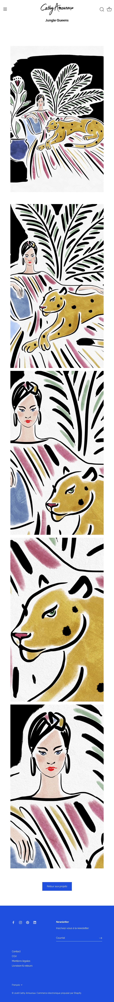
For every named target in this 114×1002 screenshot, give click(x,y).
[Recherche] (102, 9)
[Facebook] (13, 922)
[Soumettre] (100, 937)
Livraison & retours (22, 965)
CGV (14, 956)
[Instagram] (20, 922)
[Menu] (5, 9)
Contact (16, 951)
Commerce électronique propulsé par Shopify (59, 993)
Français (16, 985)
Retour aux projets (57, 886)
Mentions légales (21, 961)
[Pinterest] (27, 922)
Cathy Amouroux (27, 993)
